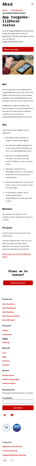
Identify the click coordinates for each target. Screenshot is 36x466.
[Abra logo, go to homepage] (8, 4)
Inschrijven (18, 408)
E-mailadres (7, 398)
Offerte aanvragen (11, 49)
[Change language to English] (4, 460)
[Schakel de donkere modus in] (12, 460)
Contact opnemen (18, 283)
